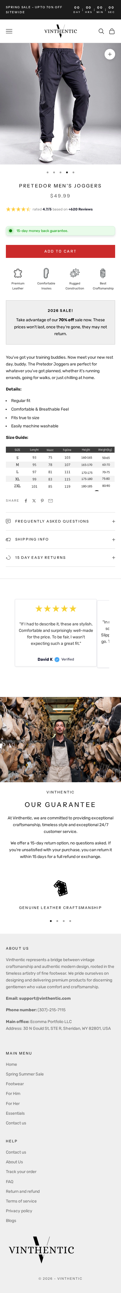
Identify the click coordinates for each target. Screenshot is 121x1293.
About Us (14, 1161)
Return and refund (23, 1191)
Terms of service (21, 1201)
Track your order (21, 1171)
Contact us (16, 1123)
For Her (13, 1103)
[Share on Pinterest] (42, 500)
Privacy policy (19, 1210)
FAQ (9, 1181)
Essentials (15, 1113)
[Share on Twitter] (34, 500)
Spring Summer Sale (25, 1074)
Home (11, 1064)
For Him (13, 1093)
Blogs (11, 1220)
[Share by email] (50, 500)
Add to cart (60, 251)
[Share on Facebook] (25, 500)
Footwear (15, 1083)
